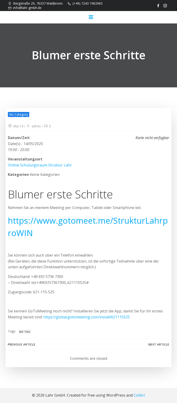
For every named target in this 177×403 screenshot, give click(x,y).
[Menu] (91, 17)
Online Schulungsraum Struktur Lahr (40, 165)
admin (36, 126)
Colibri (139, 395)
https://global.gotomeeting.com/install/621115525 (86, 317)
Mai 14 (18, 126)
